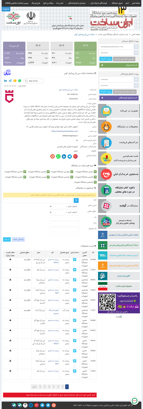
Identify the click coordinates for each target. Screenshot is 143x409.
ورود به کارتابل (106, 58)
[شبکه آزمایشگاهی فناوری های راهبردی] (119, 246)
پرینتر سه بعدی (53, 269)
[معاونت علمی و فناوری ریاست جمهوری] (25, 405)
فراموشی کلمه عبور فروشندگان (124, 91)
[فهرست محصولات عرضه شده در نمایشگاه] (119, 127)
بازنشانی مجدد (18, 239)
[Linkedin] (5, 81)
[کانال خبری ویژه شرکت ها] (47, 405)
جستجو (6, 239)
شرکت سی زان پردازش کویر (68, 89)
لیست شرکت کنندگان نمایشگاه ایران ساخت (113, 34)
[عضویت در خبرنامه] (119, 111)
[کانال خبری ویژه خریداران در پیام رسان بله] (19, 405)
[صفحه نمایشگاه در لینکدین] (30, 405)
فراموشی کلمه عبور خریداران (124, 59)
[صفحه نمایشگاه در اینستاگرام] (36, 405)
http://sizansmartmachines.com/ (64, 131)
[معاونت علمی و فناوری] (119, 235)
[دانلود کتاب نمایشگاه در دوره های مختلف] (119, 190)
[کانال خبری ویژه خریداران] (42, 405)
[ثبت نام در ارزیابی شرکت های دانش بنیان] (119, 266)
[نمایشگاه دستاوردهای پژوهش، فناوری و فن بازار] (119, 222)
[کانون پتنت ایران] (119, 276)
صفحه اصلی (135, 34)
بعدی (34, 386)
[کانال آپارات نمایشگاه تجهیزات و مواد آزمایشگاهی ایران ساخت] (119, 206)
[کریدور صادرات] (119, 256)
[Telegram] (10, 81)
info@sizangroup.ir (70, 135)
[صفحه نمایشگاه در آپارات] (53, 405)
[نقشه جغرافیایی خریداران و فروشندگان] (119, 159)
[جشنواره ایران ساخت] (119, 287)
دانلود (76, 151)
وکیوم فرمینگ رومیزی (54, 312)
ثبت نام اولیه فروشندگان (128, 97)
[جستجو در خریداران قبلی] (119, 174)
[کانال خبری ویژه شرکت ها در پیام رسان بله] (13, 405)
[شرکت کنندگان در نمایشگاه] (119, 143)
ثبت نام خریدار (131, 65)
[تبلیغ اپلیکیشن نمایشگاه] (119, 303)
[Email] (15, 81)
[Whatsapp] (19, 81)
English (6, 9)
